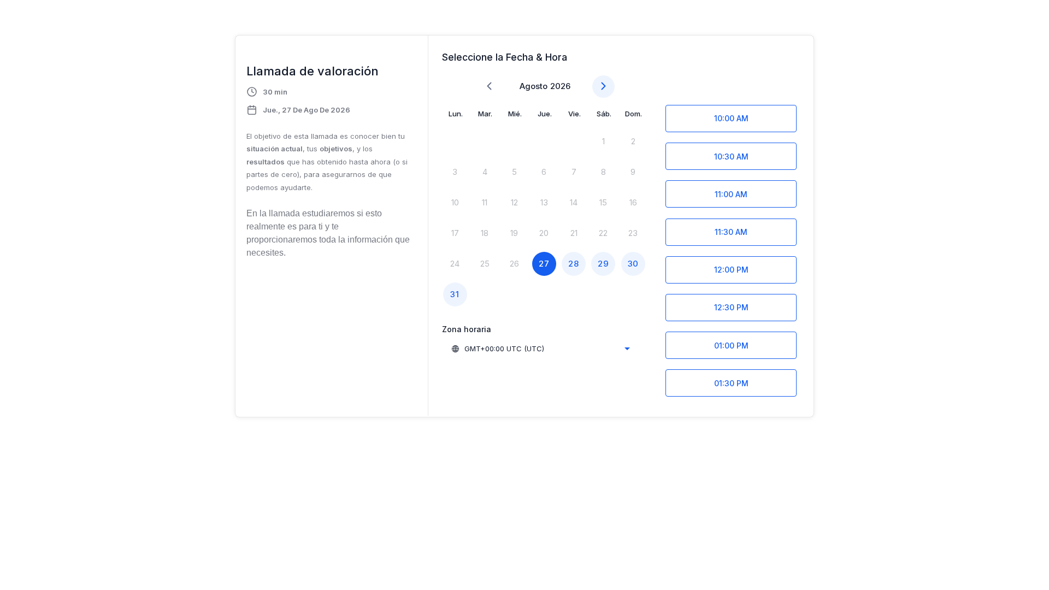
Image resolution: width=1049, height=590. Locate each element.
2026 (560, 86)
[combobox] (540, 348)
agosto (533, 86)
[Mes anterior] (489, 86)
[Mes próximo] (603, 86)
